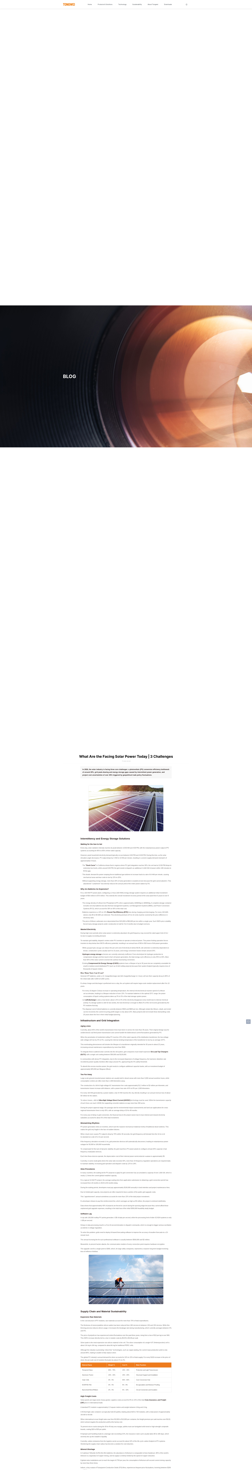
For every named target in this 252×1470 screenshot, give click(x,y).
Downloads (168, 4)
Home (90, 4)
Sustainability (137, 4)
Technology (122, 4)
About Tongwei (153, 4)
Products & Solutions (105, 4)
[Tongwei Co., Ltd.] (69, 4)
